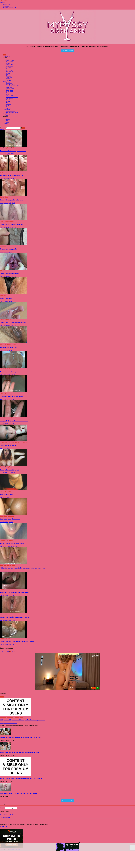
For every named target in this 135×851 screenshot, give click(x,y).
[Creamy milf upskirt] (67, 285)
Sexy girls (17, 442)
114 (12, 651)
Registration (6, 6)
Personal (8, 101)
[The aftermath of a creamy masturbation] (67, 138)
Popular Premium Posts (12, 112)
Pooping (8, 74)
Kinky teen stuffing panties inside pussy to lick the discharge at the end (22, 720)
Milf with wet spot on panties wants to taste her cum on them (19, 752)
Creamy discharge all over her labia (11, 200)
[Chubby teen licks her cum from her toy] (67, 310)
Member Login (7, 4)
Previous (2, 651)
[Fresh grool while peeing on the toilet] (67, 384)
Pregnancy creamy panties (8, 249)
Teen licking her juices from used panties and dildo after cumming (21, 778)
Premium (5, 115)
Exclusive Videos (7, 56)
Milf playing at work (6, 494)
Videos (5, 81)
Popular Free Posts (10, 111)
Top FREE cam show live (9, 7)
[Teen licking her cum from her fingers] (67, 531)
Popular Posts (6, 109)
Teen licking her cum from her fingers (12, 543)
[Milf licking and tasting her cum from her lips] (67, 580)
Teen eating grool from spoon (9, 372)
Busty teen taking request (8, 445)
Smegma (8, 76)
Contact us (5, 123)
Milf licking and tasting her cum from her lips (14, 592)
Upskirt (8, 78)
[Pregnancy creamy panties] (67, 236)
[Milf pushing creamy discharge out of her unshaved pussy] (5, 790)
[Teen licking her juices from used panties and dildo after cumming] (15, 775)
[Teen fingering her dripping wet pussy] (67, 163)
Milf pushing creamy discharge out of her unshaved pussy (18, 793)
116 (16, 651)
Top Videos (9, 83)
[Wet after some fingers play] (67, 334)
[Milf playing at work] (67, 482)
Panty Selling (6, 113)
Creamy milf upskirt (6, 298)
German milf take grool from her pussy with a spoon (17, 641)
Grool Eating (9, 70)
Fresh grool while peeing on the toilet (12, 396)
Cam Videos (9, 87)
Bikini (7, 59)
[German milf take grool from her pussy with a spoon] (67, 629)
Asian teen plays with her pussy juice (11, 224)
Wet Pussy (8, 80)
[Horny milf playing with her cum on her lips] (67, 408)
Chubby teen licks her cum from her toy (13, 322)
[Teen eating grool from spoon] (67, 359)
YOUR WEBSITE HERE (6, 814)
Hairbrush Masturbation (12, 97)
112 (8, 651)
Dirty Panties (9, 66)
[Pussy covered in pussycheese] (67, 261)
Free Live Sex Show (5, 817)
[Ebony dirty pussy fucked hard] (67, 506)
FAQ (7, 122)
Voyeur (8, 106)
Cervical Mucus (10, 60)
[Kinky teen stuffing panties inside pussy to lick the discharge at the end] (15, 715)
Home (4, 54)
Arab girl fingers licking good (9, 470)
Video (13, 148)
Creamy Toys (9, 64)
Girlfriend (8, 67)
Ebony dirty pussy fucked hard (10, 519)
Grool (7, 69)
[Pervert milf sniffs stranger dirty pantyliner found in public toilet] (67, 734)
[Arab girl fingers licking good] (67, 457)
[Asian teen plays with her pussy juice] (67, 212)
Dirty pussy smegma (11, 92)
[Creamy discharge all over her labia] (67, 187)
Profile (8, 119)
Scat (7, 102)
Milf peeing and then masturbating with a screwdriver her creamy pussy (23, 568)
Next (18, 651)
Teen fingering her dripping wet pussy (12, 175)
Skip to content (3, 0)
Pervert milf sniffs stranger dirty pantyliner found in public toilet (20, 737)
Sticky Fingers (9, 77)
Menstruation (9, 71)
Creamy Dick (9, 62)
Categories (2, 808)
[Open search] (0, 126)
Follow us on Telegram (69, 50)
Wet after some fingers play (8, 347)
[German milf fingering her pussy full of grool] (67, 604)
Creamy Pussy (9, 63)
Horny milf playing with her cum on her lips (14, 421)
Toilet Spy (8, 104)
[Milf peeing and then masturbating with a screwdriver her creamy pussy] (67, 555)
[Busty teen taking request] (67, 433)
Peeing (8, 73)
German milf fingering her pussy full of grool (14, 617)
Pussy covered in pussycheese (9, 273)
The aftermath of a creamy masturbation (13, 151)
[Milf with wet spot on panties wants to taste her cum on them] (67, 749)
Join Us (8, 121)
